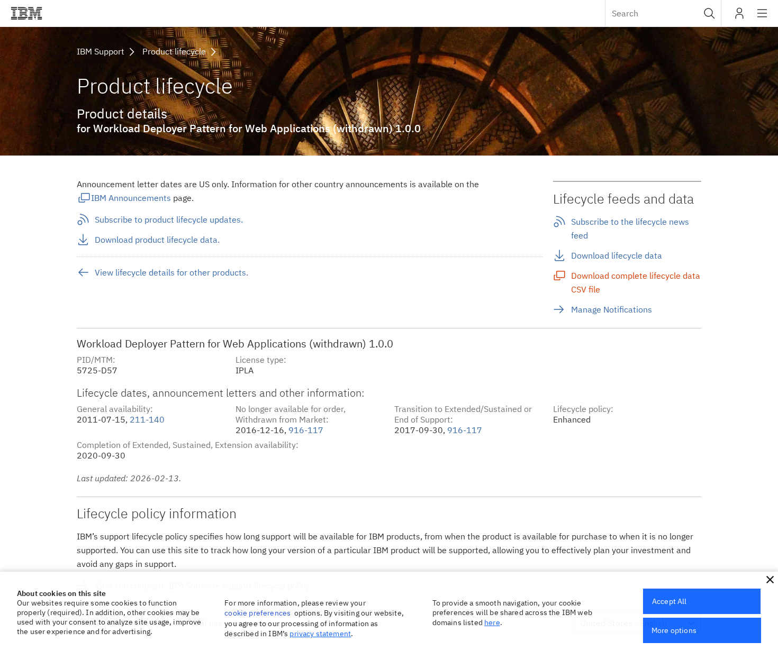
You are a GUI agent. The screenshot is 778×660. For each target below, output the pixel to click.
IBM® (26, 13)
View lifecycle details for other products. (171, 272)
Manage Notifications (611, 309)
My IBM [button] (739, 17)
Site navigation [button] (762, 18)
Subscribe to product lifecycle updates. (169, 219)
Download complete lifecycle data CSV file (635, 282)
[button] (709, 13)
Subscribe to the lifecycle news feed (630, 228)
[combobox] (663, 13)
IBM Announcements (131, 197)
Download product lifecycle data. (157, 239)
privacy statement (320, 633)
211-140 (147, 419)
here (492, 622)
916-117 (305, 430)
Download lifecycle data (616, 255)
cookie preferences (257, 613)
